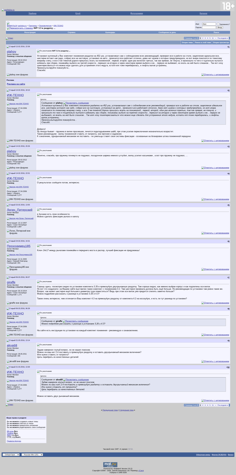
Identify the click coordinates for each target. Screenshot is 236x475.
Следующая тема (126, 410)
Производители (45, 26)
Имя (197, 24)
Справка (71, 32)
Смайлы (10, 433)
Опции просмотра (221, 42)
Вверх (230, 455)
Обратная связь (203, 455)
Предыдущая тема (110, 410)
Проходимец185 (19, 246)
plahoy (11, 51)
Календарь (110, 32)
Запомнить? (225, 24)
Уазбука (32, 13)
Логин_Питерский (19, 209)
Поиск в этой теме (203, 42)
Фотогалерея (136, 13)
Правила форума (14, 441)
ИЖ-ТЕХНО (58, 26)
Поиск (216, 32)
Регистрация (29, 32)
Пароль (199, 27)
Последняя (223, 38)
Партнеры (33, 26)
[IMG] (9, 435)
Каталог (203, 13)
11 (213, 38)
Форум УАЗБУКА (219, 455)
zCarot (141, 470)
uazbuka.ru (22, 26)
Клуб (77, 13)
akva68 (12, 345)
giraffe (11, 282)
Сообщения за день (167, 32)
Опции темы (187, 42)
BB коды (10, 431)
